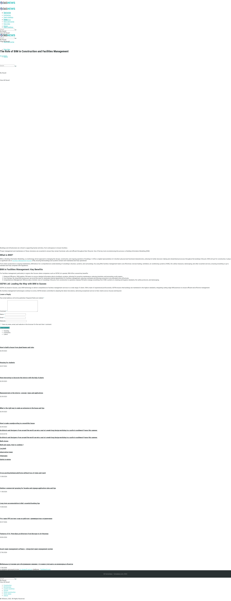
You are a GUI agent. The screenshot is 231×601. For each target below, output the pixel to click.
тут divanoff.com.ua (26, 569)
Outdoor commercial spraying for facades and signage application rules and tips (28, 488)
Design (5, 19)
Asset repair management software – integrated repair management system (26, 549)
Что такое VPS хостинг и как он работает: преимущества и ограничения (26, 519)
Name (2, 314)
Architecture (7, 15)
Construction (7, 13)
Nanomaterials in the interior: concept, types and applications (21, 393)
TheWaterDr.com (45, 569)
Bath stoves (4, 441)
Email (2, 317)
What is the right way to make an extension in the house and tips (22, 408)
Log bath (3, 449)
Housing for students (7, 363)
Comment (3, 311)
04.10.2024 (3, 56)
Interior (6, 26)
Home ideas (7, 49)
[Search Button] (15, 38)
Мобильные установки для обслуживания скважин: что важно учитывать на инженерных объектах (36, 564)
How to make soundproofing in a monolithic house (17, 423)
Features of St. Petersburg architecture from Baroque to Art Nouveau (24, 534)
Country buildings (8, 27)
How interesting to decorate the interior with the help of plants (22, 378)
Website (2, 321)
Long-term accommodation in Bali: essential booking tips (20, 503)
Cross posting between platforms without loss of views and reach (23, 473)
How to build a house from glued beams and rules (17, 347)
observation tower (6, 452)
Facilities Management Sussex (22, 261)
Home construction (9, 22)
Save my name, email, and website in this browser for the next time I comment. (27, 324)
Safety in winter (5, 460)
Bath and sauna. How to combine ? (12, 445)
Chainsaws (3, 456)
